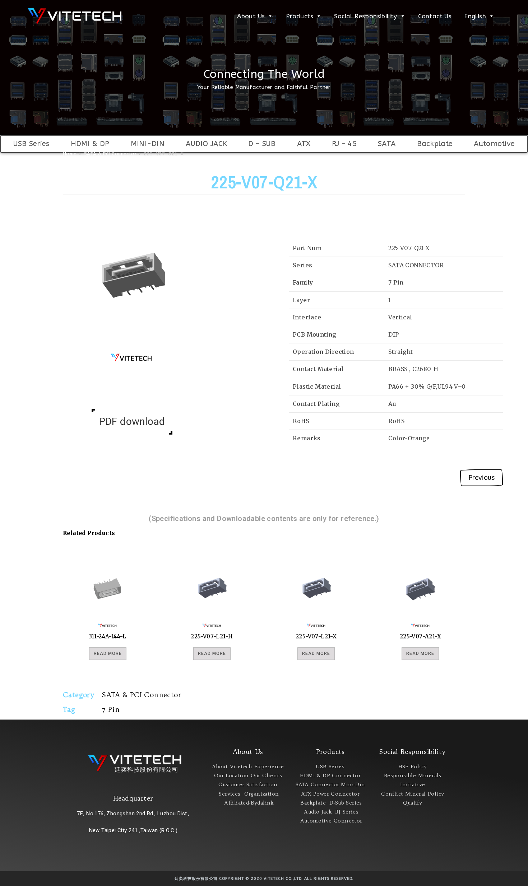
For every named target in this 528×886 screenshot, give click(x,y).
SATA (386, 144)
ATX (304, 144)
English (475, 16)
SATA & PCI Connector (141, 694)
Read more (108, 653)
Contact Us (434, 16)
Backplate (435, 144)
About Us (251, 16)
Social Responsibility (365, 16)
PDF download (132, 421)
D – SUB (261, 144)
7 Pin (111, 709)
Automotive (494, 144)
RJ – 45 (344, 144)
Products (299, 16)
